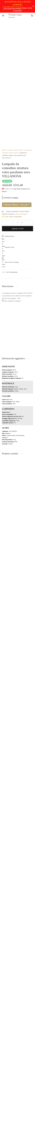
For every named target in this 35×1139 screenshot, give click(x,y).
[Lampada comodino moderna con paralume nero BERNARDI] (25, 474)
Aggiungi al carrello (17, 228)
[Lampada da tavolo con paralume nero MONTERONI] (9, 508)
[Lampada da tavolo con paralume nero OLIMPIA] (25, 508)
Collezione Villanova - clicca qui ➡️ (16, 205)
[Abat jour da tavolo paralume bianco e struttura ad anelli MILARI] (9, 474)
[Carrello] (32, 15)
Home (4, 150)
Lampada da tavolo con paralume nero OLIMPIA (25, 522)
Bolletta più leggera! (21, 214)
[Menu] (3, 15)
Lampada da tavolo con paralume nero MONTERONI (9, 522)
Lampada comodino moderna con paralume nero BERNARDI (25, 488)
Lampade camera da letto (15, 150)
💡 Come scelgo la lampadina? (12, 216)
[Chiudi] (33, 6)
